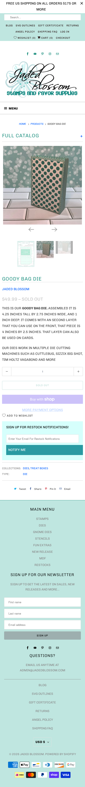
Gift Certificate (51, 25)
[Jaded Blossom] (42, 80)
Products (37, 123)
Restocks (42, 532)
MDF (42, 525)
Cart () (46, 37)
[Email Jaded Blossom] (57, 53)
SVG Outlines (25, 25)
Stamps (42, 486)
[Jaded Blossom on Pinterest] (42, 53)
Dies (26, 435)
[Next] (54, 196)
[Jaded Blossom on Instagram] (50, 53)
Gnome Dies (42, 499)
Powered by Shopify (60, 721)
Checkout (63, 37)
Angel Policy (25, 31)
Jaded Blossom (15, 256)
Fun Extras (42, 512)
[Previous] (30, 196)
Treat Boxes (39, 435)
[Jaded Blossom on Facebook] (27, 53)
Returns (72, 25)
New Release (42, 519)
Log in (64, 31)
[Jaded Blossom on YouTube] (35, 53)
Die (25, 441)
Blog (9, 25)
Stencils (42, 506)
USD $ (40, 709)
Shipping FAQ (47, 31)
